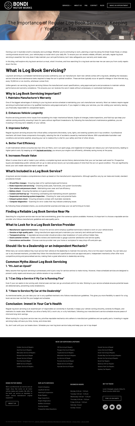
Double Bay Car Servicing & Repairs (109, 355)
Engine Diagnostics (44, 401)
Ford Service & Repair (24, 361)
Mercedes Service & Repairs (26, 353)
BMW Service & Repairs (24, 364)
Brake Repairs (42, 395)
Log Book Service (44, 390)
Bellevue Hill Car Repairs (106, 364)
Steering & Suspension (45, 392)
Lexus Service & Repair (105, 350)
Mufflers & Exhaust (44, 403)
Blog (102, 5)
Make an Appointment (119, 5)
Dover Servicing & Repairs (106, 353)
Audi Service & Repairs (24, 350)
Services (66, 5)
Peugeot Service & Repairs (66, 350)
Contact (93, 5)
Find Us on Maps (112, 398)
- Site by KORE (85, 421)
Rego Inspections (43, 398)
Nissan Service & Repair (24, 358)
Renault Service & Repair (25, 355)
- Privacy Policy (76, 421)
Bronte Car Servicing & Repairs (108, 358)
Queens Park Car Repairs (106, 366)
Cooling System (43, 406)
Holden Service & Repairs (25, 347)
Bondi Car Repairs (104, 361)
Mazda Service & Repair (65, 364)
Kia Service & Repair (64, 358)
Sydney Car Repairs (104, 369)
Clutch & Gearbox (44, 387)
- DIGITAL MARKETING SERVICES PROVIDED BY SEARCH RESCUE (52, 421)
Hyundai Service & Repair (65, 366)
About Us (78, 5)
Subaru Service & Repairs (25, 366)
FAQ (86, 5)
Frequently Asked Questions (47, 409)
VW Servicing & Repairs (65, 347)
